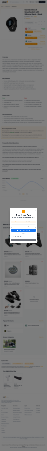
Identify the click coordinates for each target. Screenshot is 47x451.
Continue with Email (22, 240)
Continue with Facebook (24, 230)
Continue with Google (24, 226)
